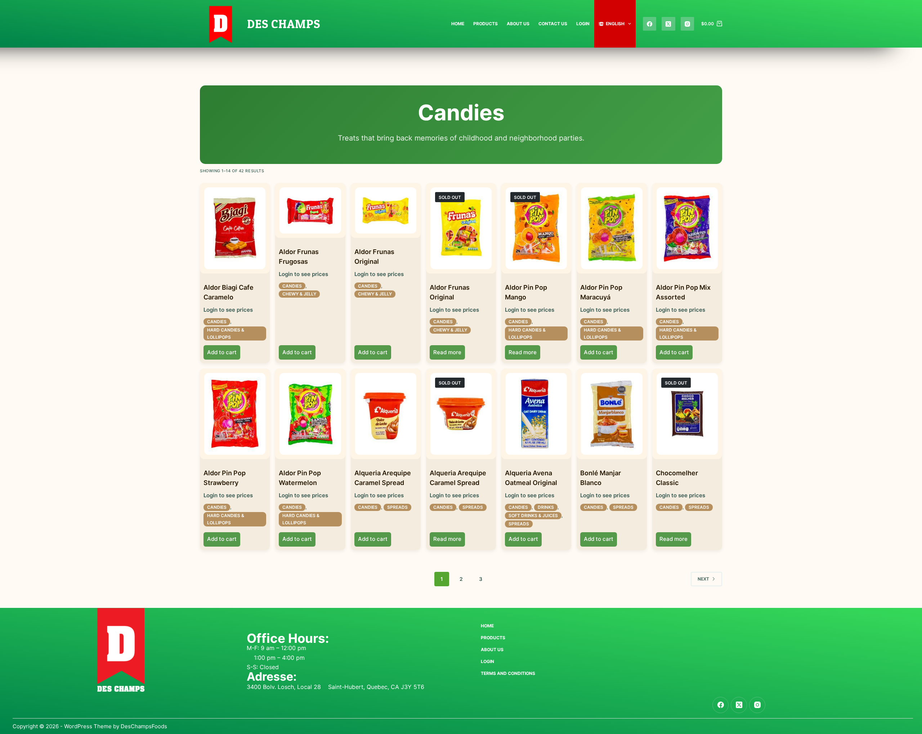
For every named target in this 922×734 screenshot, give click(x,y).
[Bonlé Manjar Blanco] (611, 414)
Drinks (546, 507)
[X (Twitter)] (668, 24)
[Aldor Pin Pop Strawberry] (235, 414)
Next (703, 579)
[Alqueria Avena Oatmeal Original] (536, 414)
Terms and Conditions (508, 673)
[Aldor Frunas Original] (386, 210)
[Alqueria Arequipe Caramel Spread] (386, 414)
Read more (447, 352)
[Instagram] (687, 24)
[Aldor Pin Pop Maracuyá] (611, 228)
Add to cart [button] (222, 352)
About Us (518, 23)
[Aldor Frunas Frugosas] (310, 210)
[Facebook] (650, 24)
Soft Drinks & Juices (533, 515)
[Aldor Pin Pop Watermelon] (310, 414)
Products (485, 23)
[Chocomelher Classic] (687, 414)
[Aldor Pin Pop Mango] (536, 228)
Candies (217, 321)
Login (583, 23)
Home (457, 23)
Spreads (397, 507)
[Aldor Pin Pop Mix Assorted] (687, 228)
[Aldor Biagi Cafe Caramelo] (235, 228)
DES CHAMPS (283, 24)
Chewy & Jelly (299, 294)
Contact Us (552, 23)
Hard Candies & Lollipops (225, 333)
